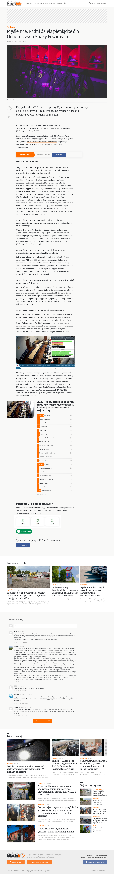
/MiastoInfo (59, 155)
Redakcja (10, 41)
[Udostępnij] (9, 114)
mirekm (16, 695)
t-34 (15, 631)
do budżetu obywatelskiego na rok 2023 (42, 142)
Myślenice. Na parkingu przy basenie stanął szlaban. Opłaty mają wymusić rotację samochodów (26, 596)
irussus (16, 646)
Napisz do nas (16, 862)
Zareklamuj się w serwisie (40, 862)
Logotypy (29, 871)
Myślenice (11, 27)
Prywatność (38, 871)
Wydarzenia (28, 3)
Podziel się (24, 545)
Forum (45, 3)
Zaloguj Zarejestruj (98, 3)
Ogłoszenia (38, 3)
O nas (23, 871)
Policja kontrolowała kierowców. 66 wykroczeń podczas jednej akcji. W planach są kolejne (25, 769)
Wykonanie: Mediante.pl (97, 871)
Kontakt (52, 3)
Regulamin (46, 871)
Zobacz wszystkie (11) (43, 721)
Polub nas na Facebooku (96, 862)
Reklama (59, 3)
